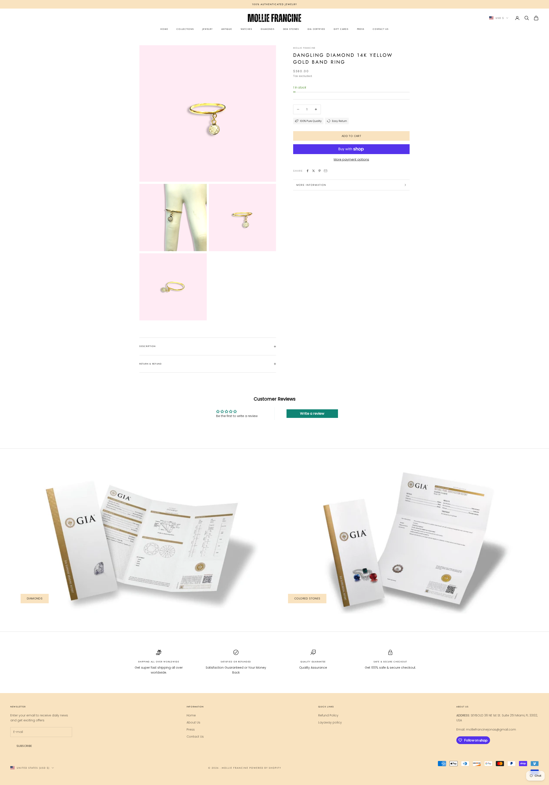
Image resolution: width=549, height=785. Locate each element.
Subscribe (24, 746)
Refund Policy (328, 715)
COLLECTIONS (185, 29)
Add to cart (351, 136)
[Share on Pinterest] (319, 171)
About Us (193, 722)
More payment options (351, 159)
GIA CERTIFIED (316, 29)
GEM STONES (291, 29)
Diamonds (34, 598)
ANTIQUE (226, 29)
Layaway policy (330, 722)
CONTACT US (380, 29)
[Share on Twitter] (313, 171)
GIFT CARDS (341, 29)
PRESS (360, 29)
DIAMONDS (267, 29)
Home (191, 715)
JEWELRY (207, 29)
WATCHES (246, 29)
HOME (164, 29)
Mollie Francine (304, 48)
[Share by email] (325, 171)
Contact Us (195, 736)
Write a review (312, 413)
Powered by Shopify (265, 768)
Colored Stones (307, 598)
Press (191, 729)
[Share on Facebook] (307, 171)
